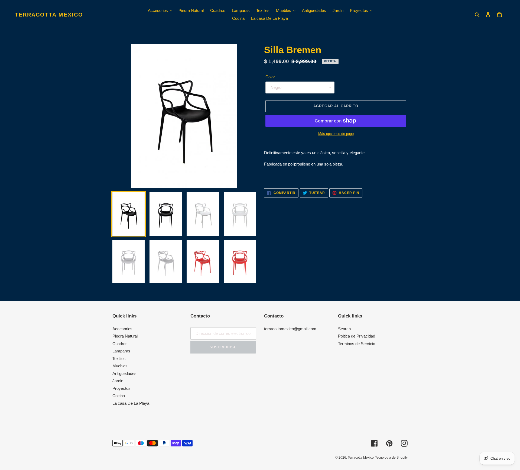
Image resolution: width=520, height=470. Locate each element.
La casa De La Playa (130, 403)
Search (344, 328)
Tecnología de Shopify (391, 457)
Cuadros (120, 343)
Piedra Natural (125, 336)
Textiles (119, 358)
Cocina (118, 395)
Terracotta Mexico (49, 15)
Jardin (117, 380)
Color (270, 76)
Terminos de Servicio (356, 343)
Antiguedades (124, 373)
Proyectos (121, 388)
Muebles (120, 366)
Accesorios (122, 328)
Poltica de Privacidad (356, 336)
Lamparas (121, 351)
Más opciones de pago (336, 134)
